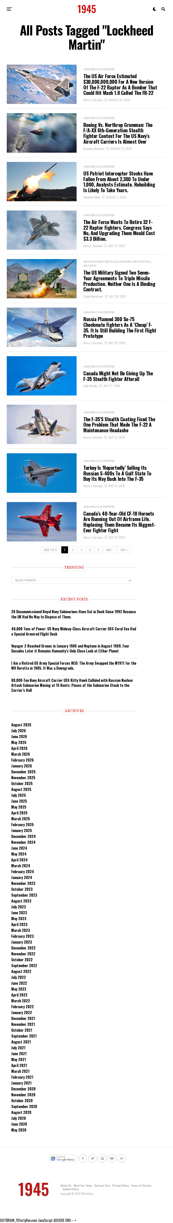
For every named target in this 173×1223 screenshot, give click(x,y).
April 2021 (19, 1065)
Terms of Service (141, 1185)
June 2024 (19, 848)
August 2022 (21, 971)
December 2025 (23, 771)
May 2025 (18, 807)
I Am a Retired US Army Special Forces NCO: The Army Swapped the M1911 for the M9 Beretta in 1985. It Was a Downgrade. (73, 665)
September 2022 (24, 965)
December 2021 (23, 1018)
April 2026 (19, 748)
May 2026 (18, 742)
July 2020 (18, 1118)
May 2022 (18, 989)
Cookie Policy (71, 1189)
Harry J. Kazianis (92, 99)
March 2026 (20, 754)
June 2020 (19, 1124)
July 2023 (18, 907)
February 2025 (22, 824)
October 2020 (22, 1100)
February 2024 (22, 871)
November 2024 (23, 842)
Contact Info (102, 1185)
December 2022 (23, 948)
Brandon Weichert (94, 148)
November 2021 (23, 1024)
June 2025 (19, 801)
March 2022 (20, 1000)
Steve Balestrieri (93, 296)
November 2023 (23, 883)
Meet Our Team (83, 1185)
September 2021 (24, 1036)
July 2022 (18, 977)
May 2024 (19, 854)
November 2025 (23, 777)
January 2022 (21, 1012)
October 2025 (22, 783)
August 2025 (21, 789)
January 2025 (21, 830)
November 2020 (23, 1094)
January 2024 (21, 877)
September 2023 (24, 895)
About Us (65, 1185)
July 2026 (18, 730)
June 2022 (19, 983)
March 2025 (20, 818)
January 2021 (21, 1083)
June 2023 (19, 912)
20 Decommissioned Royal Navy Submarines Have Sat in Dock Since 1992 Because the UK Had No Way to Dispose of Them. (73, 614)
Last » (124, 550)
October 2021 (21, 1030)
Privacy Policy (120, 1185)
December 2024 (23, 836)
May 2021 (18, 1059)
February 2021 (22, 1077)
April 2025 (19, 813)
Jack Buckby (90, 385)
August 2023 (21, 901)
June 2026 (19, 736)
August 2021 (21, 1042)
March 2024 (20, 865)
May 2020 (18, 1130)
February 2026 (22, 760)
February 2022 (22, 1006)
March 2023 (20, 930)
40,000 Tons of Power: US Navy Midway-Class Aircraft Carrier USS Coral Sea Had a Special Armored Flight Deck (73, 631)
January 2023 (21, 942)
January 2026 (21, 766)
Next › (110, 550)
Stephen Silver (91, 197)
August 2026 (21, 724)
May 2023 (18, 918)
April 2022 (19, 995)
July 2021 (18, 1047)
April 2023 (19, 924)
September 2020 (24, 1106)
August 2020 (21, 1112)
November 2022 (23, 953)
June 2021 (19, 1053)
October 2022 (22, 959)
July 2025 (18, 795)
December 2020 (23, 1089)
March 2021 (20, 1071)
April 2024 (19, 860)
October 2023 (22, 889)
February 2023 (22, 936)
